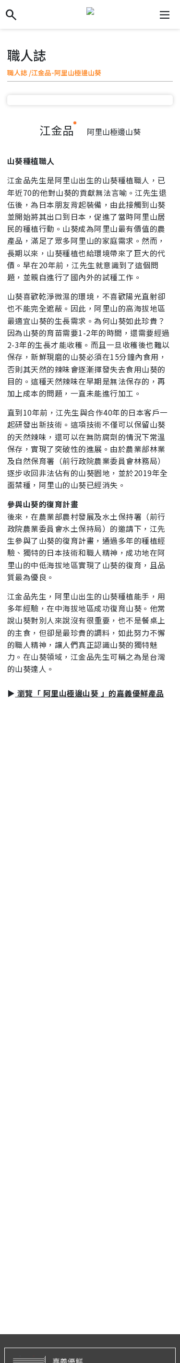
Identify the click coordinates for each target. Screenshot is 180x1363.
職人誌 (17, 72)
